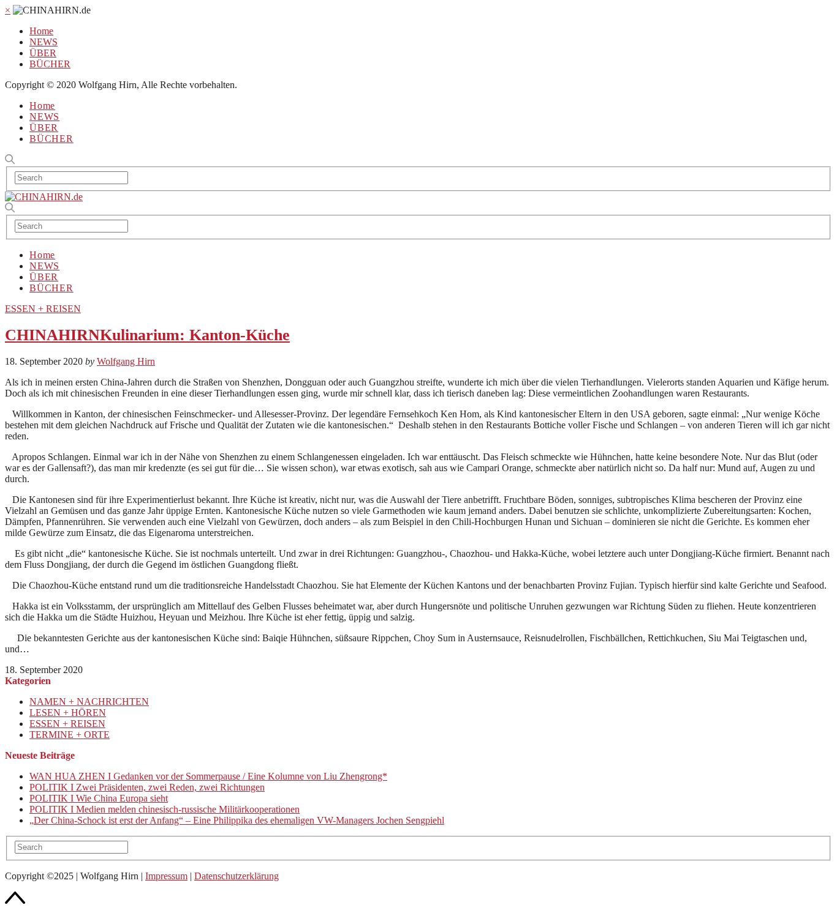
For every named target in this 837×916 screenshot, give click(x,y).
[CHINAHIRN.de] (44, 197)
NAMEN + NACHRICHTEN (89, 701)
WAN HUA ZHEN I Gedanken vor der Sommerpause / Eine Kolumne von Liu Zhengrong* (208, 776)
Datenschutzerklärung (236, 876)
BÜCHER (49, 64)
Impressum (166, 876)
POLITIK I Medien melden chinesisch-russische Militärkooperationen (164, 809)
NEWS (43, 42)
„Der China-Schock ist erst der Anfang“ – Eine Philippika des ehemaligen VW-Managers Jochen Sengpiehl (236, 820)
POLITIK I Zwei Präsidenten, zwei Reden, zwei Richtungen (147, 787)
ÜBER (42, 53)
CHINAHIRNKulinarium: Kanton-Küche (147, 335)
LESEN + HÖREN (67, 712)
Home (41, 31)
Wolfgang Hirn (126, 361)
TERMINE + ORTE (69, 734)
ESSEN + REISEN (43, 308)
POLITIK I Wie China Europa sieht (98, 798)
